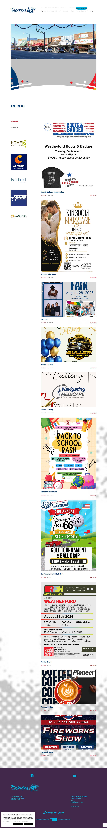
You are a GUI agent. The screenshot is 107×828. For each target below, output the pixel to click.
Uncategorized (14, 127)
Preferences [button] (25, 821)
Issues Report (50, 11)
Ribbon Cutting (47, 364)
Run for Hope (46, 662)
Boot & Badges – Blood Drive (52, 192)
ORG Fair (44, 319)
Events (72, 11)
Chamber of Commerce (81, 8)
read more (93, 195)
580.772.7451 (16, 799)
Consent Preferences (75, 806)
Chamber (49, 195)
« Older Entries (44, 760)
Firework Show (47, 752)
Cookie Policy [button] (29, 819)
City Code (43, 11)
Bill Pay (91, 11)
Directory (58, 11)
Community (65, 11)
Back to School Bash (49, 492)
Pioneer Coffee (47, 707)
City (52, 195)
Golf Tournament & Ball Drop (52, 574)
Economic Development (81, 11)
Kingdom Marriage (48, 274)
